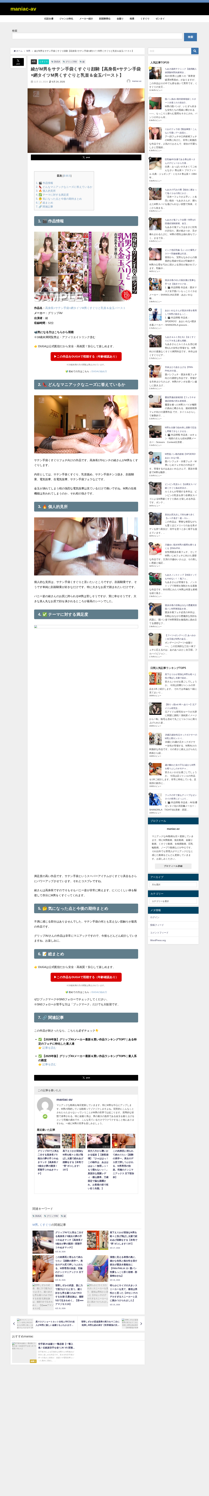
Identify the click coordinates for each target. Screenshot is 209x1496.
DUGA (57, 62)
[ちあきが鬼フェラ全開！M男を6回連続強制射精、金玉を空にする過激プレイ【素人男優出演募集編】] (155, 224)
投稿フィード (157, 925)
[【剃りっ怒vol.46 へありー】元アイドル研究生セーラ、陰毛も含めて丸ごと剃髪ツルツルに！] (155, 709)
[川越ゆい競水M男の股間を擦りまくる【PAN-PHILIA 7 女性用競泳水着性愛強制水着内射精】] (155, 549)
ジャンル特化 (66, 18)
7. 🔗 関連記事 (44, 206)
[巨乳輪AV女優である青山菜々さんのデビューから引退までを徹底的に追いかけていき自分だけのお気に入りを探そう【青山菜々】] (155, 163)
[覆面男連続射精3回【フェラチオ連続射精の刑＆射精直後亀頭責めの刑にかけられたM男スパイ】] (155, 401)
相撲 (132, 18)
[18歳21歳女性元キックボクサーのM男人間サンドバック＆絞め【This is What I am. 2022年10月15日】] (155, 739)
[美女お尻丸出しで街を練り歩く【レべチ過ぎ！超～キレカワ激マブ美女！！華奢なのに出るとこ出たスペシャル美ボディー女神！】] (155, 519)
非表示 (67, 176)
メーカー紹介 (86, 18)
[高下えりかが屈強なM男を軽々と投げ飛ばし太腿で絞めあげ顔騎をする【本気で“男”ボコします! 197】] (155, 678)
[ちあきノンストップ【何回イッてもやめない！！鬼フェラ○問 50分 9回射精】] (155, 579)
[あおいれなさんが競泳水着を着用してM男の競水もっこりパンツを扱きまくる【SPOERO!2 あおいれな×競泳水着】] (155, 315)
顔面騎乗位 (105, 18)
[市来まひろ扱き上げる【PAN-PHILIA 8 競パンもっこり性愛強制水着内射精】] (155, 371)
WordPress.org (158, 940)
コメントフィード (159, 932)
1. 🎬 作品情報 (44, 183)
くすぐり (145, 18)
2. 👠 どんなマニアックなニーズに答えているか (64, 187)
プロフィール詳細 (173, 866)
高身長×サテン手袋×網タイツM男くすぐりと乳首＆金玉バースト (85, 307)
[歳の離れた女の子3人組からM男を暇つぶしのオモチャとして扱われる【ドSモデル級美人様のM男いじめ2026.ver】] (155, 769)
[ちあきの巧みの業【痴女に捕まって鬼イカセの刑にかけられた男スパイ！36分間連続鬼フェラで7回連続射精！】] (155, 194)
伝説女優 (48, 18)
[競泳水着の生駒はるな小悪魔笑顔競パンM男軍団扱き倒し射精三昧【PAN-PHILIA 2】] (155, 609)
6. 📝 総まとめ (44, 202)
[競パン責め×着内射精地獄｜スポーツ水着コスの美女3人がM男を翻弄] (155, 103)
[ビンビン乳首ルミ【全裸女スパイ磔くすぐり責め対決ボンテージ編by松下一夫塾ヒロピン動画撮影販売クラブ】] (155, 488)
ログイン (154, 917)
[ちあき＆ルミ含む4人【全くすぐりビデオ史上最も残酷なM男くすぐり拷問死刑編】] (155, 341)
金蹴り (120, 18)
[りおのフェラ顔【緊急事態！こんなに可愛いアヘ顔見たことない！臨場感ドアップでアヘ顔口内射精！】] (155, 133)
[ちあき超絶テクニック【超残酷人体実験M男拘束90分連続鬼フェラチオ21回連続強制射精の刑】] (155, 73)
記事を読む (49, 1047)
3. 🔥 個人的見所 (46, 190)
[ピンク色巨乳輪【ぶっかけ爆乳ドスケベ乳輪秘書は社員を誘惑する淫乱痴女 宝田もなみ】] (155, 254)
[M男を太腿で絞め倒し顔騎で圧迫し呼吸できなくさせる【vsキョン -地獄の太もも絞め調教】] (155, 432)
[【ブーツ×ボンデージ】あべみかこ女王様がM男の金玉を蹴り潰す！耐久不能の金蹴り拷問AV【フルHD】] (155, 639)
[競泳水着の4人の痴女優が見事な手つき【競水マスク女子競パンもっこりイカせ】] (155, 284)
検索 (14, 30)
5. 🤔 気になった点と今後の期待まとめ (59, 198)
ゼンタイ (160, 18)
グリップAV (71, 62)
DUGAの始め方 (99, 371)
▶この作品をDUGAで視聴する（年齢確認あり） (86, 356)
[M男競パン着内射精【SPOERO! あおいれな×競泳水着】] (155, 458)
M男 (34, 61)
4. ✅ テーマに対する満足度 (52, 194)
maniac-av (136, 81)
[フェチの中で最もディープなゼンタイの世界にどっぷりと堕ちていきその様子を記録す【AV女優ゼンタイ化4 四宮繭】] (155, 799)
